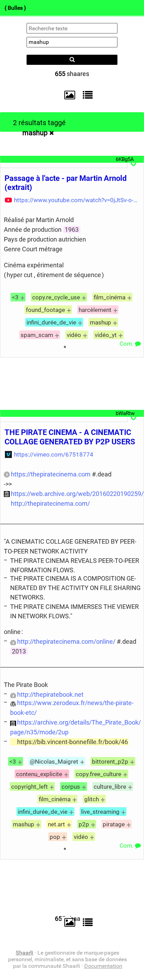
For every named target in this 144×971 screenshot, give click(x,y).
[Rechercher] (72, 60)
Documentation (103, 966)
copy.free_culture (98, 774)
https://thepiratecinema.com (51, 474)
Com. (127, 343)
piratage (114, 824)
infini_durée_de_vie (51, 322)
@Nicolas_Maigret (54, 761)
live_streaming (100, 811)
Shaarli (24, 952)
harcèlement (95, 309)
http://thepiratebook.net (50, 694)
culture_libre (110, 786)
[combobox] (72, 42)
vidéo (74, 334)
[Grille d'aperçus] (66, 95)
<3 (15, 297)
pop (55, 836)
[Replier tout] (86, 94)
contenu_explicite (39, 774)
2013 (19, 651)
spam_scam (37, 334)
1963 (72, 229)
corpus (71, 786)
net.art (56, 824)
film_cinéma (109, 297)
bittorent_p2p (110, 761)
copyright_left (29, 786)
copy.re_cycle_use (56, 297)
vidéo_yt (106, 334)
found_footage (45, 309)
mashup (35, 133)
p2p (84, 824)
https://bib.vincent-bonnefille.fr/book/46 (72, 742)
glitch (91, 799)
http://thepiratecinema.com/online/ (66, 641)
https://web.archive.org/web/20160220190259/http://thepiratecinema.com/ (77, 498)
